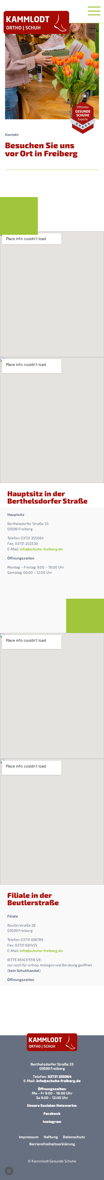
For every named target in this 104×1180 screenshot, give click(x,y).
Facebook (52, 1113)
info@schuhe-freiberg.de (41, 549)
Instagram (52, 1121)
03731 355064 (59, 1076)
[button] (9, 1171)
